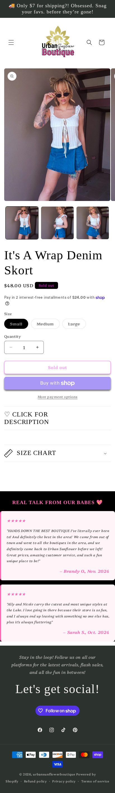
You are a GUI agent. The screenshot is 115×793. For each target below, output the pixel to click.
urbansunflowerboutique (54, 774)
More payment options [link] (58, 396)
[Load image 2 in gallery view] (57, 223)
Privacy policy (64, 781)
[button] (11, 42)
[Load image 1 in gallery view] (22, 223)
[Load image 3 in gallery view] (92, 223)
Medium (48, 325)
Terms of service (95, 781)
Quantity (12, 336)
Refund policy (35, 781)
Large (77, 325)
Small (19, 325)
